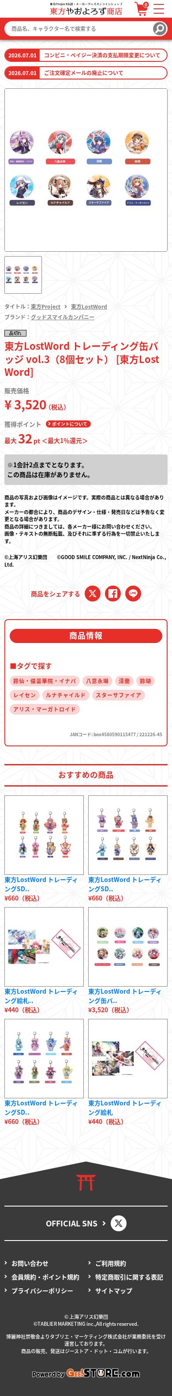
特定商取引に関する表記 (129, 1276)
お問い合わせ (30, 1263)
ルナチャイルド (66, 695)
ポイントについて (69, 423)
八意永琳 (97, 681)
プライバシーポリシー (42, 1290)
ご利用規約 (110, 1263)
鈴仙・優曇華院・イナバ (44, 681)
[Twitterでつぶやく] (93, 594)
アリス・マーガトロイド (44, 709)
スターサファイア (119, 695)
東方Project (45, 306)
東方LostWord (89, 306)
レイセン (24, 695)
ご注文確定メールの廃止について (83, 72)
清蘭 (124, 681)
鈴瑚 (145, 681)
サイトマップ (113, 1290)
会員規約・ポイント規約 (45, 1276)
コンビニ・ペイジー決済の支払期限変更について (102, 55)
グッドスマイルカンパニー (62, 317)
